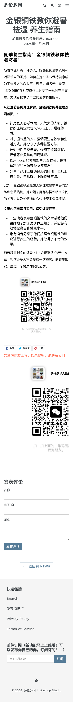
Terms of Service (21, 629)
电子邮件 (10, 505)
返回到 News (39, 566)
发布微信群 (15, 609)
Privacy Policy (18, 619)
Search (12, 598)
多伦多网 (13, 5)
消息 (7, 520)
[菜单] (67, 5)
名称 (7, 490)
